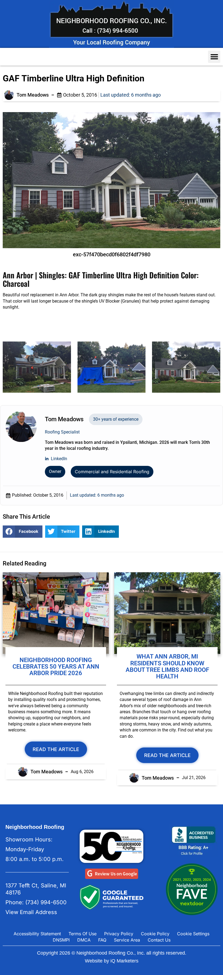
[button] (214, 57)
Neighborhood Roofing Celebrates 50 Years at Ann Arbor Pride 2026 (56, 666)
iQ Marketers (124, 961)
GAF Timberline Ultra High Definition (73, 78)
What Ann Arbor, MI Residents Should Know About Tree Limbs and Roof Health (167, 666)
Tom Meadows (33, 95)
